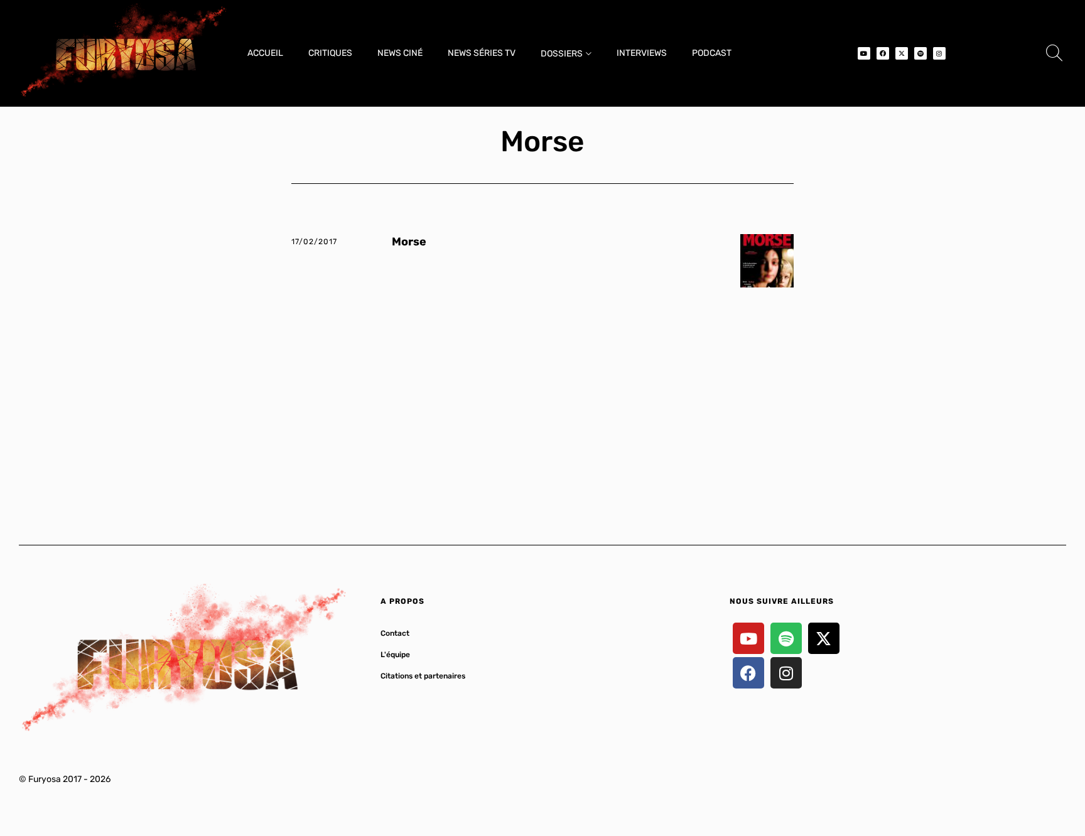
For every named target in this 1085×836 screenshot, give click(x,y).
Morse (409, 242)
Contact (395, 633)
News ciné (400, 53)
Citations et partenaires (423, 676)
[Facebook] (883, 53)
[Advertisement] (542, 400)
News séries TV (482, 53)
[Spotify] (920, 53)
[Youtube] (864, 53)
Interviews (642, 53)
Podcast (711, 53)
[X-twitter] (901, 53)
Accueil (265, 53)
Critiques (330, 53)
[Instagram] (939, 53)
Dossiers (562, 53)
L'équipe (395, 654)
